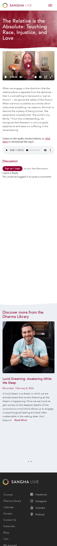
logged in (22, 176)
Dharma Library (12, 501)
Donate (7, 513)
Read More (20, 420)
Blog (6, 532)
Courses (8, 494)
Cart (5, 539)
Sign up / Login (12, 168)
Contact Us (9, 520)
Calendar (8, 507)
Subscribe (9, 526)
